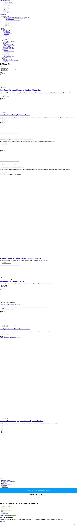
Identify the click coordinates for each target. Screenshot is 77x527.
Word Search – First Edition (8, 47)
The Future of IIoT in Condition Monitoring (11, 60)
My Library (4, 26)
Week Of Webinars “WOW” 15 (9, 41)
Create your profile (27, 17)
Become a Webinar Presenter (9, 51)
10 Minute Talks (7, 32)
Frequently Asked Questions (9, 44)
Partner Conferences (7, 46)
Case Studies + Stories (8, 33)
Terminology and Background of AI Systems (12, 281)
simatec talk (6, 61)
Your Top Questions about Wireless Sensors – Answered (15, 329)
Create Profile (6, 11)
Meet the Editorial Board (8, 53)
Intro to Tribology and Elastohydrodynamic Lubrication (15, 115)
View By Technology (5, 16)
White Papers (6, 39)
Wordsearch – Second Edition (9, 48)
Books (5, 43)
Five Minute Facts (7, 31)
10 (2, 432)
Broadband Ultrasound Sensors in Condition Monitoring (20, 90)
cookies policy (60, 519)
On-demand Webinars (10, 37)
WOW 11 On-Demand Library (9, 45)
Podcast (3, 58)
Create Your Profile (7, 55)
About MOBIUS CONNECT (9, 56)
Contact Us (4, 49)
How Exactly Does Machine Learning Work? (12, 167)
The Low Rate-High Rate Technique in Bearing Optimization (16, 139)
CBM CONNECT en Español (7, 57)
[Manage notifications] (74, 525)
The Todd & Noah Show (8, 59)
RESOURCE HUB (7, 42)
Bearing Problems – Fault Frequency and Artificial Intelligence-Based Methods (21, 421)
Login (5, 10)
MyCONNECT (11, 17)
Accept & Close (2, 521)
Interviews (6, 35)
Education (3, 29)
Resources (4, 40)
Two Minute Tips (7, 30)
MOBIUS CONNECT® (6, 54)
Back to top (2, 478)
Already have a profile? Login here (10, 515)
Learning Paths (6, 34)
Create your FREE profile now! (39, 490)
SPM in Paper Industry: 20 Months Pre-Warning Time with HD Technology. (20, 258)
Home (3, 28)
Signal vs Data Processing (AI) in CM (10, 304)
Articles (5, 38)
